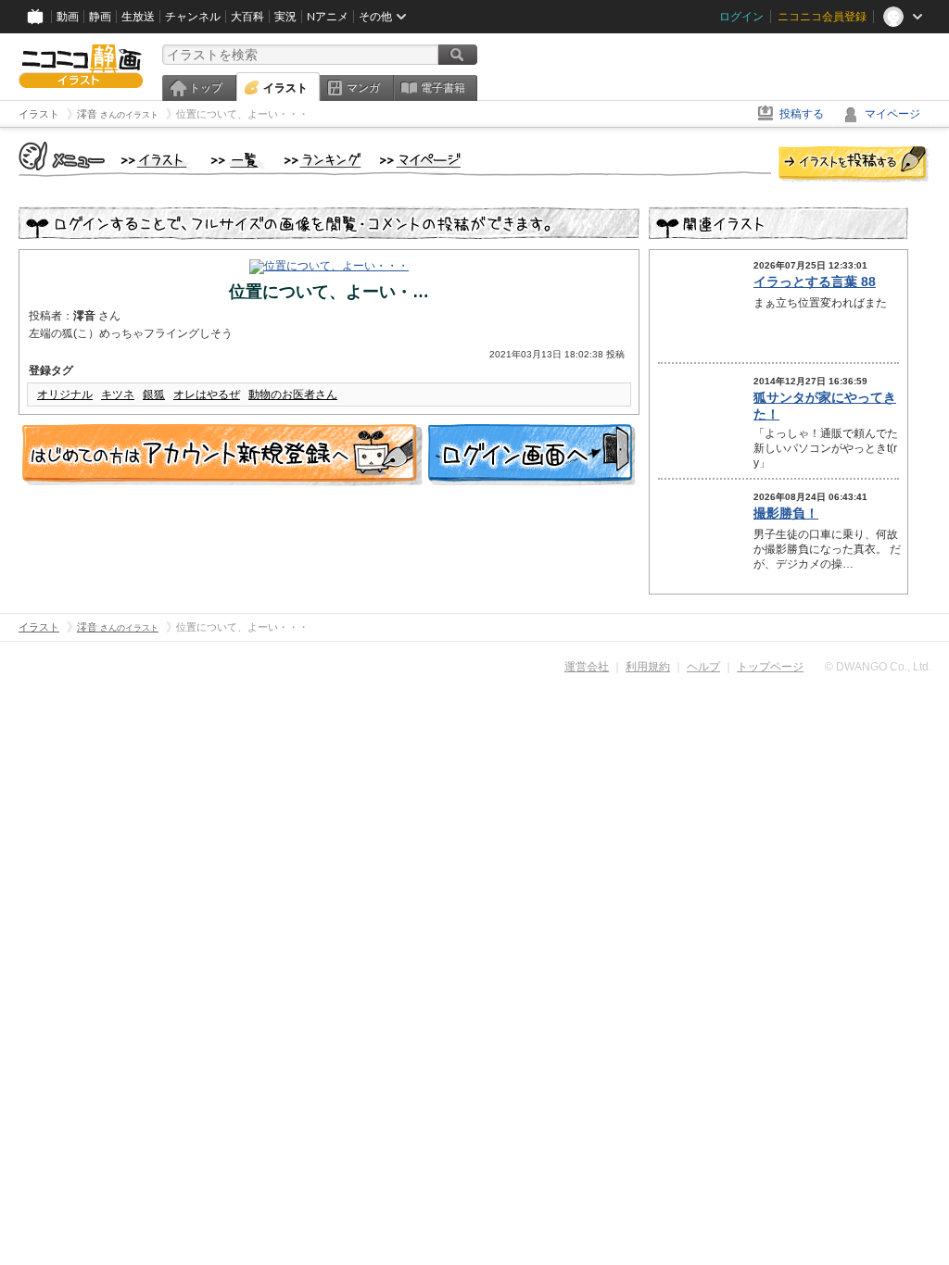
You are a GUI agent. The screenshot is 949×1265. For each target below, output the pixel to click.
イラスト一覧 (238, 161)
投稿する (801, 113)
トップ (205, 87)
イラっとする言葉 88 (814, 281)
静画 (100, 16)
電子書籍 (443, 87)
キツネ (117, 394)
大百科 (247, 16)
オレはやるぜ (206, 394)
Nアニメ (327, 16)
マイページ (892, 113)
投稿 (853, 164)
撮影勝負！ (785, 513)
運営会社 (586, 666)
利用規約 (648, 666)
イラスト (285, 87)
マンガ (363, 87)
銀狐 (154, 394)
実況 (285, 16)
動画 (68, 16)
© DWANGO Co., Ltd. (878, 666)
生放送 (138, 16)
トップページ (770, 666)
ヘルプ (703, 666)
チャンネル (193, 16)
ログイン (741, 16)
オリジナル (65, 394)
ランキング (323, 161)
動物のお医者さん (292, 394)
